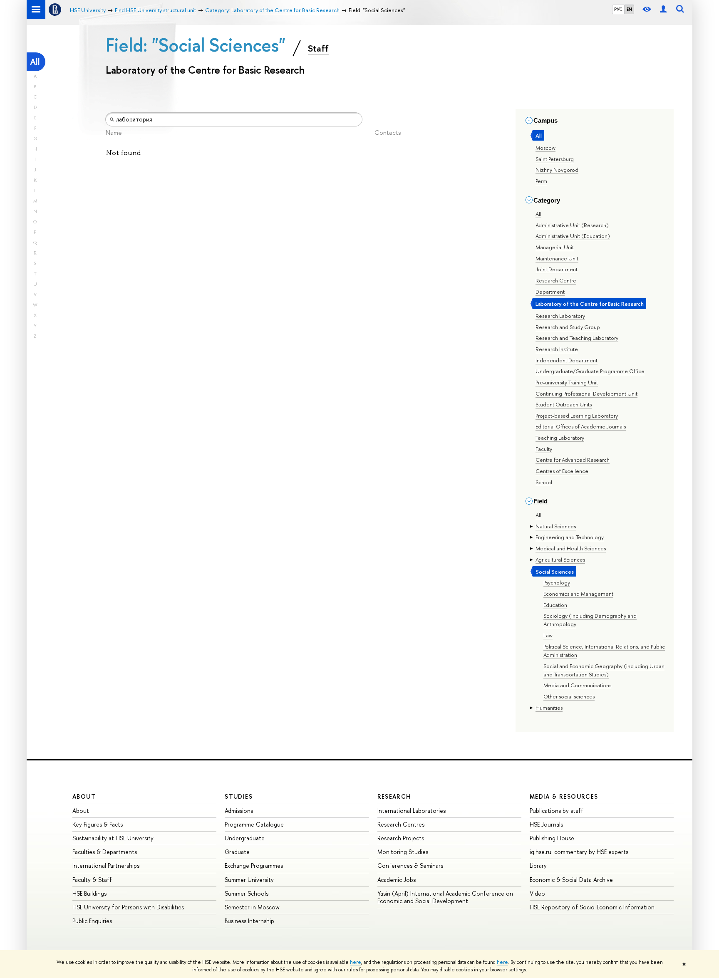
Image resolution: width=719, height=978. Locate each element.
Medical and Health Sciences (571, 548)
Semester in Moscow (252, 907)
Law (548, 635)
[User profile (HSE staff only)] (663, 9)
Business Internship (249, 921)
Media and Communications (577, 685)
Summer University (249, 880)
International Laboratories (411, 811)
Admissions (239, 811)
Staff (318, 48)
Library (538, 865)
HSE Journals (546, 824)
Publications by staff (556, 811)
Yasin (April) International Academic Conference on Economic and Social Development (445, 897)
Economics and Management (578, 593)
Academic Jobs (396, 880)
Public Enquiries (92, 921)
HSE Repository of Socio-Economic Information (592, 907)
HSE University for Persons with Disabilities (128, 907)
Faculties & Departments (104, 852)
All (35, 62)
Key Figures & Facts (97, 824)
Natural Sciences (556, 526)
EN (629, 9)
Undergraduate (245, 838)
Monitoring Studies (402, 852)
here (355, 962)
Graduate (237, 852)
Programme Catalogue (254, 824)
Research (394, 796)
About (84, 796)
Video (537, 893)
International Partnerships (105, 865)
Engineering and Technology (570, 537)
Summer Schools (246, 893)
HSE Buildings (89, 893)
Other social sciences (569, 696)
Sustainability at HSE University (113, 838)
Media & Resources (564, 796)
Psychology (556, 582)
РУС (618, 9)
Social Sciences (555, 571)
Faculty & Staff (92, 880)
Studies (239, 796)
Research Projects (400, 838)
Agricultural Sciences (560, 559)
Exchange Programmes (254, 865)
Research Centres (400, 824)
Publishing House (552, 838)
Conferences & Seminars (410, 865)
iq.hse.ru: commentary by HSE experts (579, 852)
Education (555, 605)
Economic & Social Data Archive (571, 880)
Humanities (549, 707)
